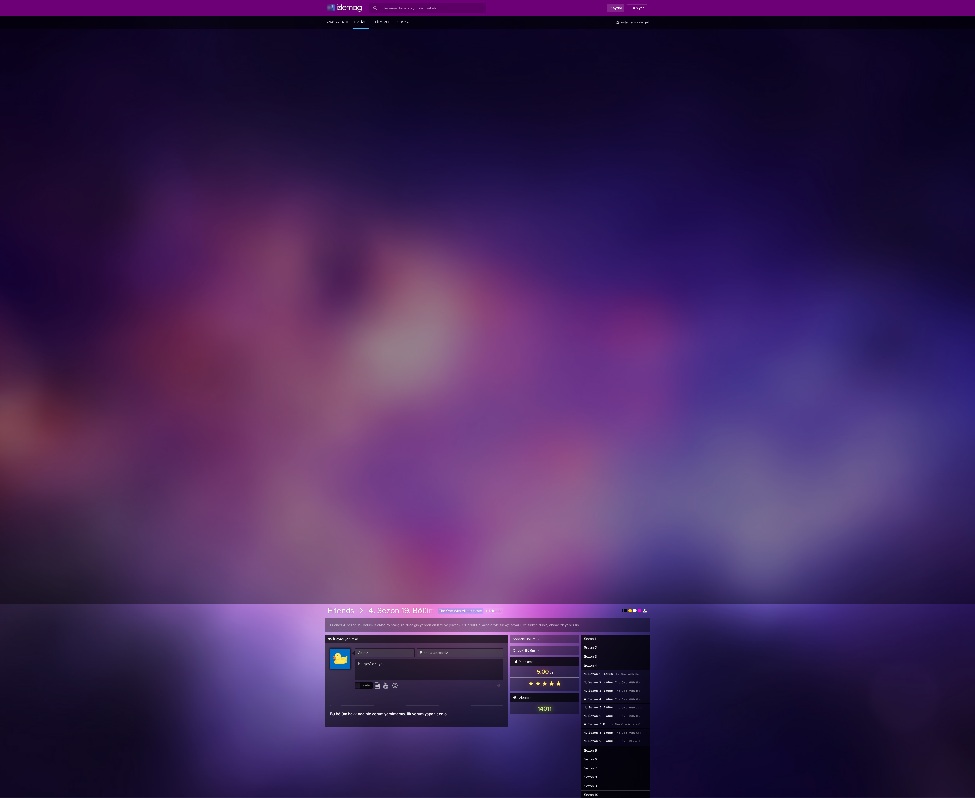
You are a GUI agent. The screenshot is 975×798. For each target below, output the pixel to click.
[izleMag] (344, 8)
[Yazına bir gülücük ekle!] (395, 686)
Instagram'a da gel (634, 22)
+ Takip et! (493, 611)
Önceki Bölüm (524, 650)
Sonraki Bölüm (525, 639)
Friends (341, 611)
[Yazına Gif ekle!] (377, 686)
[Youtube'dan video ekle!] (386, 686)
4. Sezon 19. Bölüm (402, 611)
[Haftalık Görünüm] (347, 22)
